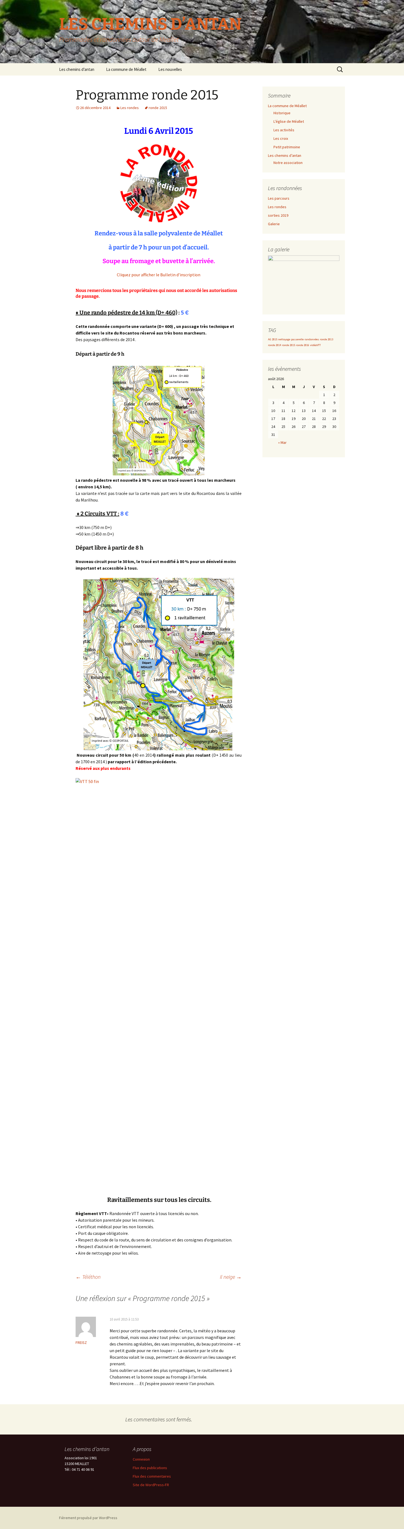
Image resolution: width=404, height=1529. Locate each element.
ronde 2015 (158, 107)
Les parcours (278, 198)
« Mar (282, 442)
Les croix (280, 138)
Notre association (288, 162)
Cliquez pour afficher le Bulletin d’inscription (158, 274)
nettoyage (284, 339)
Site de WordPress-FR (151, 1484)
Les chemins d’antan (76, 69)
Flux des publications (150, 1467)
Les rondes (129, 107)
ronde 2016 (302, 345)
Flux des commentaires (152, 1476)
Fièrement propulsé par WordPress (88, 1517)
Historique (281, 112)
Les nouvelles (170, 69)
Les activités (283, 129)
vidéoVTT (315, 345)
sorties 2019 (278, 215)
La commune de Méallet (126, 69)
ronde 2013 (326, 339)
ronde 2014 (274, 345)
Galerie (274, 223)
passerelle (297, 339)
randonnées (312, 339)
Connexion (141, 1459)
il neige (231, 1276)
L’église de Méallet (288, 121)
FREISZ (81, 1342)
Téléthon (88, 1276)
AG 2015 (272, 339)
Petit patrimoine (286, 146)
